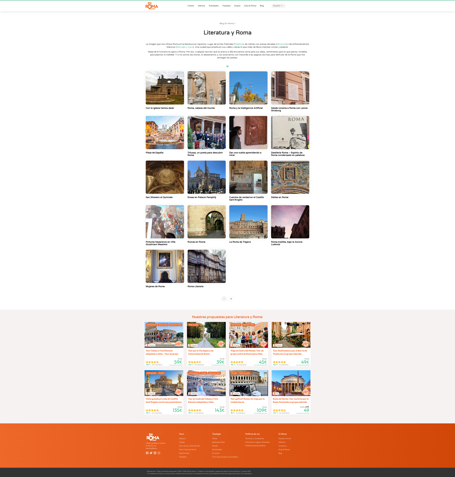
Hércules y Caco (185, 47)
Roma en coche (244, 373)
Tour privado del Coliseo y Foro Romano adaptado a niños (203, 400)
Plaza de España (154, 152)
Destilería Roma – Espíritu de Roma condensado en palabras (288, 153)
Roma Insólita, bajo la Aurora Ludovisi (286, 243)
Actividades (214, 6)
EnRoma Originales (179, 342)
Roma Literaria (195, 286)
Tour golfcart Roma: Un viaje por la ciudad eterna (247, 400)
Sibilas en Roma (279, 197)
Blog (262, 6)
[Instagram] (158, 453)
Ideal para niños (175, 325)
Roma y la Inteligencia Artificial (246, 108)
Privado (161, 373)
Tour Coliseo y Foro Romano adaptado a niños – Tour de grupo (162, 352)
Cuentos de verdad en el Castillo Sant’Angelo (246, 198)
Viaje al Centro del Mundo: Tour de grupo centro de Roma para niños (247, 352)
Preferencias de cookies (255, 445)
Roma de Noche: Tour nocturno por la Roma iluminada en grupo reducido (291, 400)
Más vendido (193, 325)
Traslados (226, 6)
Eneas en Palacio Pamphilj (202, 197)
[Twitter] (151, 453)
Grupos (237, 6)
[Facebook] (147, 453)
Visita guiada (151, 325)
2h (277, 393)
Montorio (281, 44)
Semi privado (163, 325)
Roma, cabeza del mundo (201, 108)
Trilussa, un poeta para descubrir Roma (205, 153)
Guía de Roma (250, 6)
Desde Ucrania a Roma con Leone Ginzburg (289, 109)
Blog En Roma (227, 23)
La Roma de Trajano (240, 242)
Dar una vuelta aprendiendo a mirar (245, 153)
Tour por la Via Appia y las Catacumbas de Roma (201, 352)
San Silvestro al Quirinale (159, 197)
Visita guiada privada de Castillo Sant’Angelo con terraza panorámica (164, 400)
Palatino (239, 44)
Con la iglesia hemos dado (160, 108)
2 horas (194, 345)
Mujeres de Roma (155, 286)
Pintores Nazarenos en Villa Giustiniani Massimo (160, 243)
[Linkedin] (155, 453)
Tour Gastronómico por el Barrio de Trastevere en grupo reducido (290, 352)
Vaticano (201, 6)
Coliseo (191, 6)
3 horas (151, 345)
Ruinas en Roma (196, 242)
